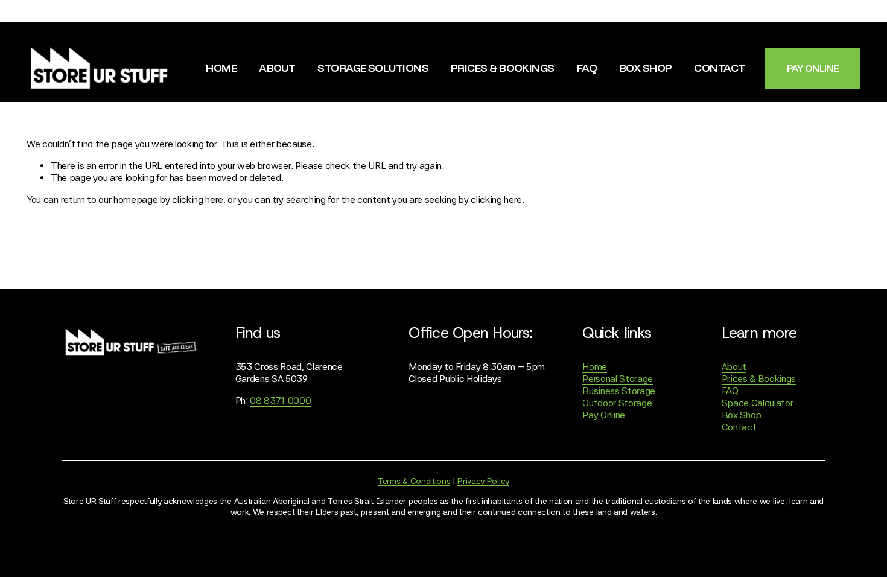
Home (221, 67)
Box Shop (645, 67)
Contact (719, 67)
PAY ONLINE (813, 68)
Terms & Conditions (414, 481)
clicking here (197, 199)
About (277, 67)
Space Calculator (757, 403)
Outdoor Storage (617, 403)
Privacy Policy (483, 481)
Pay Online (603, 415)
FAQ (587, 67)
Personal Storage (617, 378)
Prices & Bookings (503, 67)
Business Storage (618, 391)
